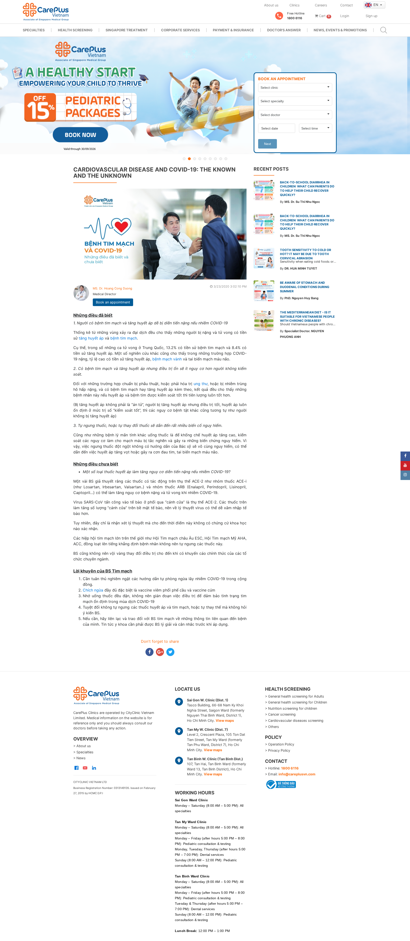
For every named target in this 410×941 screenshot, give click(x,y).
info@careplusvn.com (297, 774)
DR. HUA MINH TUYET (300, 268)
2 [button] (189, 158)
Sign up (371, 16)
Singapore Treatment (127, 30)
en (376, 5)
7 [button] (215, 158)
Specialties (34, 30)
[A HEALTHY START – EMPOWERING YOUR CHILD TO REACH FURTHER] (205, 95)
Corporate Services (180, 30)
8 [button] (220, 158)
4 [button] (199, 158)
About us (271, 5)
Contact (346, 5)
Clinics (294, 5)
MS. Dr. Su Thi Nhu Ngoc (302, 202)
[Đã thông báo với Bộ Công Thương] (280, 783)
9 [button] (225, 158)
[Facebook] (405, 456)
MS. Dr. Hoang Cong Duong (112, 288)
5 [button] (205, 158)
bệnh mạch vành (167, 359)
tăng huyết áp (91, 338)
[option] (205, 95)
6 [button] (210, 158)
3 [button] (194, 158)
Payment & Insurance (233, 30)
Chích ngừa (93, 590)
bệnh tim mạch (123, 338)
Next (267, 144)
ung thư (201, 383)
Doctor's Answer (284, 30)
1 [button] (184, 158)
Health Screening (75, 30)
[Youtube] (405, 465)
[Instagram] (405, 475)
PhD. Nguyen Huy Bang (301, 298)
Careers (321, 5)
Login (344, 16)
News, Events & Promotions (340, 30)
